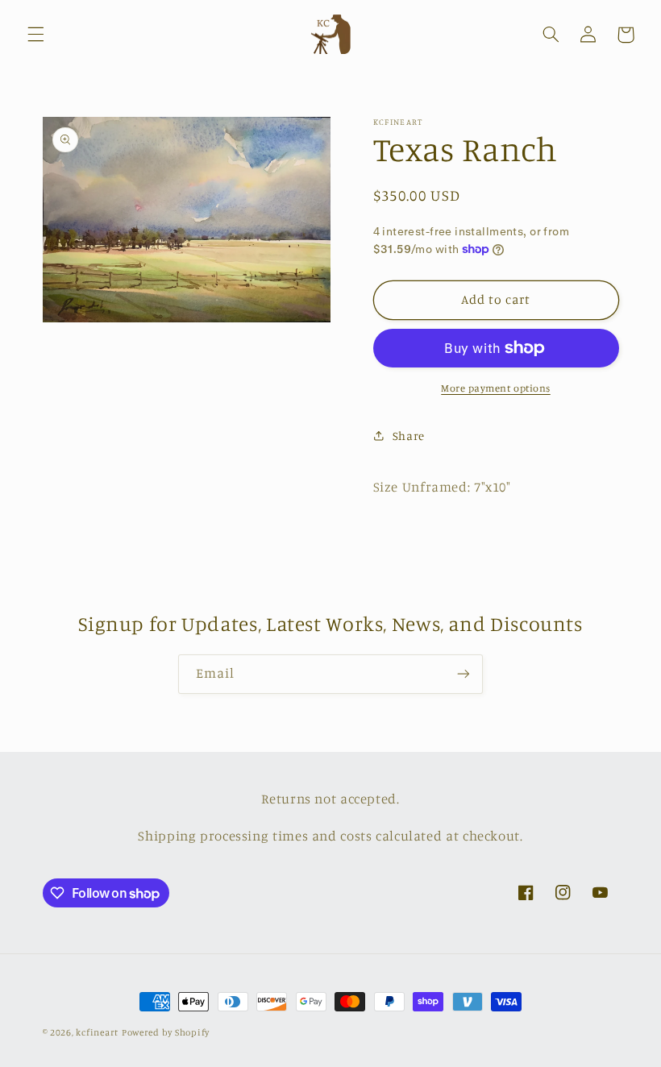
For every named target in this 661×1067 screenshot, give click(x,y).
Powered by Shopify (166, 1032)
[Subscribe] (463, 674)
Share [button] (409, 435)
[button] (35, 34)
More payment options (496, 388)
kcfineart (97, 1032)
